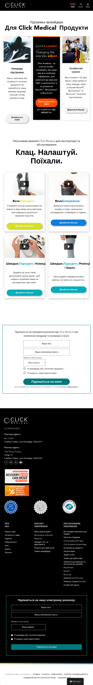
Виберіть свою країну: (32, 358)
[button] (6, 462)
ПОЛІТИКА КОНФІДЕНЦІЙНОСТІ (76, 674)
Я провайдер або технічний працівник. (45, 368)
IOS (53, 109)
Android (44, 112)
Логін (73, 7)
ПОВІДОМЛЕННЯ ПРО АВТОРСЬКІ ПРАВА (40, 678)
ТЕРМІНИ (36, 674)
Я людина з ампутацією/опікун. (42, 373)
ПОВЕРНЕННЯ (56, 674)
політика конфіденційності (68, 387)
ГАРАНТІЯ (45, 674)
